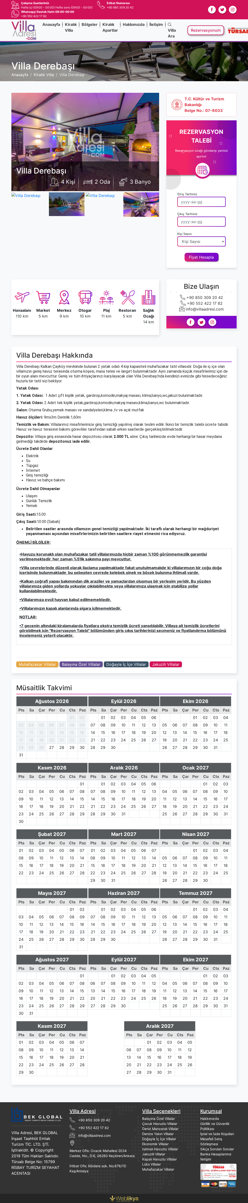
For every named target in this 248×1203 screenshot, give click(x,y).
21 (62, 740)
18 (31, 740)
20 (51, 740)
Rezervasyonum (206, 30)
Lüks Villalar (151, 1164)
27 (51, 747)
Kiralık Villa (71, 27)
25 (31, 747)
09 (82, 725)
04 (31, 725)
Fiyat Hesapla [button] (201, 257)
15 (72, 732)
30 (82, 747)
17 (21, 740)
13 (51, 732)
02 (82, 717)
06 (51, 725)
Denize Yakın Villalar (158, 1134)
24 (21, 747)
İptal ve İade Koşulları (217, 1134)
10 (21, 732)
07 (61, 725)
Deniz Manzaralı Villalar (160, 1129)
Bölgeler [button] (90, 24)
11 (31, 732)
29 (72, 747)
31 (21, 755)
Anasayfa (51, 24)
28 (61, 747)
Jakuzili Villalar (165, 664)
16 (82, 732)
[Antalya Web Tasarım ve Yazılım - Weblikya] (124, 1198)
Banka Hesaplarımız (216, 1154)
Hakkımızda (134, 24)
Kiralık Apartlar (110, 27)
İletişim (156, 24)
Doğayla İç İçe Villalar (126, 664)
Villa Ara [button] (172, 33)
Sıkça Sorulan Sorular (217, 1149)
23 (82, 740)
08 (72, 725)
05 (41, 725)
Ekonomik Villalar (155, 1144)
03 (21, 725)
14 (62, 732)
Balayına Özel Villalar (81, 664)
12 (41, 732)
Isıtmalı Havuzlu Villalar (160, 1149)
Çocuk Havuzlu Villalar (159, 1124)
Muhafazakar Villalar (37, 664)
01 (72, 717)
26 (41, 747)
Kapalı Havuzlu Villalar (159, 1159)
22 (72, 740)
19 (41, 740)
